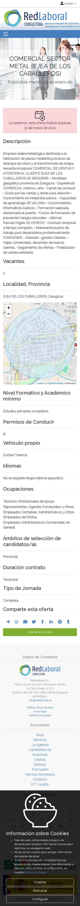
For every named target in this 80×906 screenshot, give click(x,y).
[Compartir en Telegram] (8, 621)
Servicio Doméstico (40, 774)
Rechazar (40, 891)
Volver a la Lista (40, 632)
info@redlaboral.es (40, 700)
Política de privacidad (40, 707)
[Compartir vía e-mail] (25, 621)
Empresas (40, 755)
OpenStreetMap (55, 383)
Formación (40, 769)
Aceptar (40, 882)
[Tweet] (34, 621)
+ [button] (8, 307)
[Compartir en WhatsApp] (16, 621)
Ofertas (40, 760)
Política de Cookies (35, 872)
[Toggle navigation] (5, 34)
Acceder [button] (69, 3)
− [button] (8, 313)
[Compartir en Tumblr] (68, 621)
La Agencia (40, 745)
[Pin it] (60, 621)
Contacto (40, 779)
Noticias (40, 765)
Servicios (40, 740)
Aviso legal (40, 711)
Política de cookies (40, 715)
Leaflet (40, 383)
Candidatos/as (40, 750)
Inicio (40, 735)
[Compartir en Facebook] (42, 621)
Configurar (40, 899)
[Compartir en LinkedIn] (51, 621)
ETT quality (40, 784)
